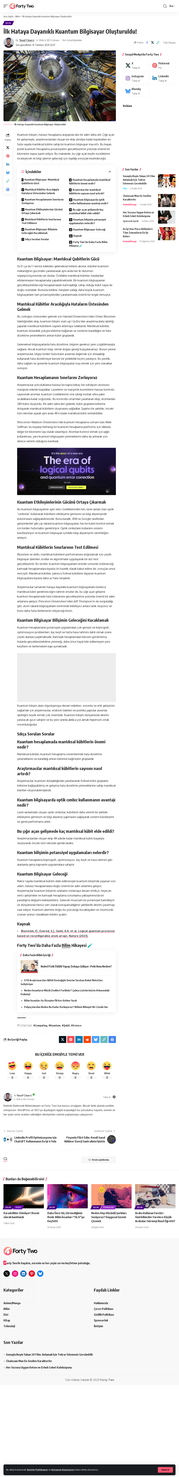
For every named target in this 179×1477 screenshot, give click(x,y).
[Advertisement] (66, 677)
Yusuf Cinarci (26, 40)
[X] (136, 65)
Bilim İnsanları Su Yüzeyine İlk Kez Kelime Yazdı (50, 1000)
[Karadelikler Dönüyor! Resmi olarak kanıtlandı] (23, 1196)
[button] (165, 1470)
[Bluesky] (136, 91)
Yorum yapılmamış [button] (100, 1159)
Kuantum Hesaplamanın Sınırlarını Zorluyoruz (43, 201)
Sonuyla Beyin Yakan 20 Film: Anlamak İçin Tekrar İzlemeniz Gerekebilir (139, 180)
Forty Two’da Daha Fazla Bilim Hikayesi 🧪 (88, 244)
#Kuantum (54, 1025)
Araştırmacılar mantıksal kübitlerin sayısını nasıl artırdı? (86, 191)
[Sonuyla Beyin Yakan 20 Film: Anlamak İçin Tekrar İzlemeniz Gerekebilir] (167, 180)
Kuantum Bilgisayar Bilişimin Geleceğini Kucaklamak (39, 231)
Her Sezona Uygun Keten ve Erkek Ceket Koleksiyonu (39, 1367)
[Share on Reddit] (87, 1039)
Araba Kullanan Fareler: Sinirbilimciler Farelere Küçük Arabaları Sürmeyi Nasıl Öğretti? (155, 1217)
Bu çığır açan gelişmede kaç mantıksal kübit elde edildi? (86, 211)
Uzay (18, 1207)
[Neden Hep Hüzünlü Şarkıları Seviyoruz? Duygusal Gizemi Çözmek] (111, 1196)
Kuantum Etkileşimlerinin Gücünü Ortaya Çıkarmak (42, 211)
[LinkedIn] (163, 78)
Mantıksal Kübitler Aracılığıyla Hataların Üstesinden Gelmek (40, 191)
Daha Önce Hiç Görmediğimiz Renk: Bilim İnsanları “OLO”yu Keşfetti (65, 1217)
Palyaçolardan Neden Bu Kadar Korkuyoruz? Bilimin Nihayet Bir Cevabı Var (66, 1006)
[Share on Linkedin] (7, 164)
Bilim (8, 23)
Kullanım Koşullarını (62, 1469)
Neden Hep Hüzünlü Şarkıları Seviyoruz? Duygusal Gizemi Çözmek (109, 1217)
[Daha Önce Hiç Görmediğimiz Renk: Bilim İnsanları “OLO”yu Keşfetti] (67, 1196)
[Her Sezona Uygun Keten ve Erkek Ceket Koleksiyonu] (167, 217)
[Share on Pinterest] (7, 156)
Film (125, 188)
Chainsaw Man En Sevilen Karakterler (29, 1361)
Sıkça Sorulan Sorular (37, 239)
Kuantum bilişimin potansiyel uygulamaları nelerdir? (87, 221)
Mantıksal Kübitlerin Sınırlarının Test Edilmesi (41, 221)
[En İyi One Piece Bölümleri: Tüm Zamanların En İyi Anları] (167, 233)
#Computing (40, 1025)
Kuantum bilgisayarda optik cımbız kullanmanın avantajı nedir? (88, 201)
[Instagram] (136, 78)
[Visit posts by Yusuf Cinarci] (8, 42)
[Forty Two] (21, 6)
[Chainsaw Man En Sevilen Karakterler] (167, 200)
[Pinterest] (114, 1097)
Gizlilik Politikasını (37, 1469)
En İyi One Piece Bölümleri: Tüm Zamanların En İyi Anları (138, 232)
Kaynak (77, 235)
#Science (76, 1025)
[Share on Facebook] (147, 42)
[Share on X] (152, 42)
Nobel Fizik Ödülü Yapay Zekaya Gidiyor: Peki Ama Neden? (76, 966)
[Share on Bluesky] (7, 173)
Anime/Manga (130, 204)
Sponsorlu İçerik (131, 221)
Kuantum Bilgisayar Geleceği (89, 229)
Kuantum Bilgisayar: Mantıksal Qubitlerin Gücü (40, 181)
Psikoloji (108, 1207)
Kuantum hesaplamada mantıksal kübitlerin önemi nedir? (89, 181)
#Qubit (66, 1025)
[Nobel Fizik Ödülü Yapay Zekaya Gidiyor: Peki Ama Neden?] (29, 966)
